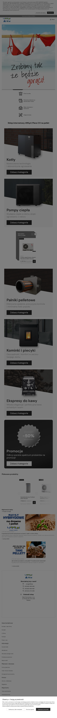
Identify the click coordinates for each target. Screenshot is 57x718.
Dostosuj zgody (30, 709)
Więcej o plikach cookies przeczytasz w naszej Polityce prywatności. (18, 706)
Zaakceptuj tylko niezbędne (15, 709)
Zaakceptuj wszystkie (43, 709)
